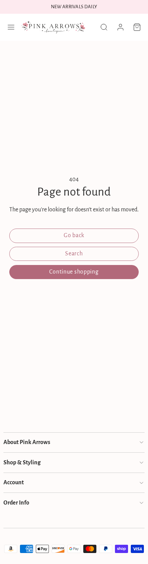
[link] (120, 27)
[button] (11, 27)
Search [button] (74, 254)
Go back (74, 235)
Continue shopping (73, 272)
